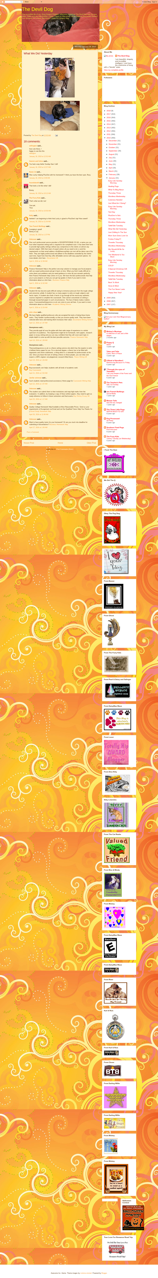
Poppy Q (110, 343)
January (112, 178)
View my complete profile (113, 70)
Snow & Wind (113, 286)
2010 (109, 138)
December (113, 141)
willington (33, 146)
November (113, 144)
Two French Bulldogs (37, 226)
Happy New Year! (115, 293)
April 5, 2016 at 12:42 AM (38, 283)
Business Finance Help (61, 280)
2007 (109, 304)
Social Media (111, 394)
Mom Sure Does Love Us (118, 236)
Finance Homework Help (79, 337)
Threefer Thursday (115, 242)
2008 (109, 301)
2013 (109, 128)
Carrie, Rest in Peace (114, 353)
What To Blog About (116, 190)
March (111, 171)
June (111, 161)
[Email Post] (56, 135)
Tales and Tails (113, 351)
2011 (109, 134)
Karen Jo (32, 172)
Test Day (111, 212)
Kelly (31, 215)
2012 (109, 131)
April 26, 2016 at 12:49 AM (38, 414)
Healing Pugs (113, 186)
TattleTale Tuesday (115, 226)
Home (60, 443)
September (113, 151)
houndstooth (34, 183)
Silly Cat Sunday (112, 385)
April (111, 168)
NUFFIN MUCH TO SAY (115, 412)
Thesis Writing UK (80, 357)
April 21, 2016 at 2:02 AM (38, 373)
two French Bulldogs (115, 392)
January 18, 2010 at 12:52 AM (40, 156)
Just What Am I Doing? (117, 203)
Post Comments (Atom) (64, 449)
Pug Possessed (113, 419)
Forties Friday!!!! (114, 239)
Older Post (91, 443)
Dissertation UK (52, 258)
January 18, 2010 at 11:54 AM (40, 221)
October (112, 147)
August (112, 154)
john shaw (33, 312)
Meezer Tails (112, 401)
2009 (109, 298)
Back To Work (113, 282)
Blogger (104, 1273)
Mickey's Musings (114, 331)
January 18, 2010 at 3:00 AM (39, 178)
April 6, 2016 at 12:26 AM (38, 307)
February (112, 174)
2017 (109, 114)
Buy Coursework (35, 370)
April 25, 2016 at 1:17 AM (38, 399)
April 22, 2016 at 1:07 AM (38, 384)
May (111, 164)
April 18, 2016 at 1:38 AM (38, 340)
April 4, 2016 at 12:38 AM (38, 261)
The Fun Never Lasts (116, 289)
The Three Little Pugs (116, 410)
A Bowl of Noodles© (115, 360)
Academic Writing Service (62, 304)
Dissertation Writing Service (83, 320)
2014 (109, 124)
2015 (109, 121)
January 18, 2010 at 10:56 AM (40, 211)
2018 (109, 111)
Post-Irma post (112, 429)
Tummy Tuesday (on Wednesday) (119, 438)
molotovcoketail (86, 1273)
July (110, 158)
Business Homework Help (58, 424)
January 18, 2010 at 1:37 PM (39, 235)
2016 (109, 117)
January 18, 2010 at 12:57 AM (40, 167)
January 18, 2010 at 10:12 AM (40, 193)
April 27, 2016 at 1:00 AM (38, 427)
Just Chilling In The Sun (117, 232)
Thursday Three (114, 193)
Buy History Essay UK (81, 396)
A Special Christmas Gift (117, 269)
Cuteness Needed (115, 200)
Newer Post (29, 443)
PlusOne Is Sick (114, 215)
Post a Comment (33, 432)
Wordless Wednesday (116, 196)
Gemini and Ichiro (36, 161)
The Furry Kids (35, 198)
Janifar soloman (35, 378)
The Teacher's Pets (114, 383)
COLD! (111, 266)
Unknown (32, 239)
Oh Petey (110, 421)
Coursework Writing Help (82, 381)
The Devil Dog (37, 9)
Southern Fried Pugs (115, 427)
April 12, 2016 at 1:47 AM (38, 323)
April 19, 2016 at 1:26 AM (38, 360)
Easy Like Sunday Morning (115, 182)
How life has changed (114, 403)
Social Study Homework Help (40, 411)
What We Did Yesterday (117, 229)
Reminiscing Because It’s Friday (118, 362)
